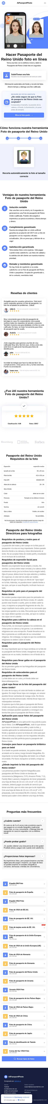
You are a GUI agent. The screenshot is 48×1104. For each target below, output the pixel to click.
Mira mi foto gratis (24, 115)
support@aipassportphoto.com (34, 1087)
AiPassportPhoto (9, 722)
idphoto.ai (17, 1081)
